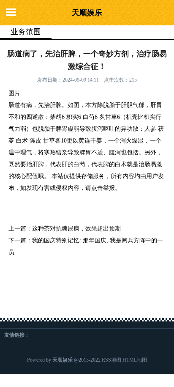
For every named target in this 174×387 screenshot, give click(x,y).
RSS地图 (111, 360)
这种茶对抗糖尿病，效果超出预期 (76, 228)
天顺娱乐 (87, 12)
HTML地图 (134, 360)
